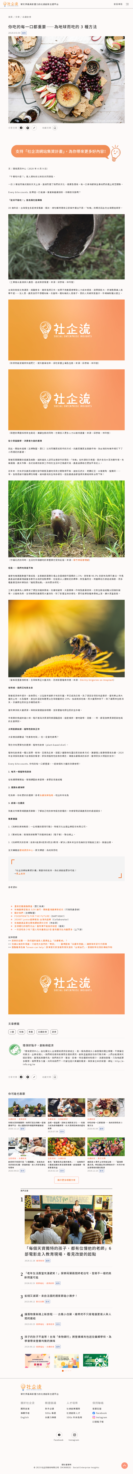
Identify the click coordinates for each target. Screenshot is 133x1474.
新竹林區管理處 (81, 559)
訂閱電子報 (98, 1421)
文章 (17, 16)
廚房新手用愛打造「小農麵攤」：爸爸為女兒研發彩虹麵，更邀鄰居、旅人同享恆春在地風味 (27, 1164)
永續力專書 (50, 1417)
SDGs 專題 (50, 1413)
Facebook (101, 1413)
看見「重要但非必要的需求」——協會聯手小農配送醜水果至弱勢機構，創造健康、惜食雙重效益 (66, 1164)
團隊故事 (25, 1408)
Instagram (101, 1417)
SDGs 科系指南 (74, 1417)
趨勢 (24, 33)
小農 (12, 1031)
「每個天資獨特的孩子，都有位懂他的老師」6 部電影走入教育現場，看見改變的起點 (68, 1251)
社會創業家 (63, 1119)
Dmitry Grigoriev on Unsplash (96, 679)
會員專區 (118, 4)
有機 (21, 1031)
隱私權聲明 (66, 1464)
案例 (62, 1131)
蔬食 (54, 1031)
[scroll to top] (124, 1465)
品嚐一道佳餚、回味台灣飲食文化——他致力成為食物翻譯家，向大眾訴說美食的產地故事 (66, 1125)
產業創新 (22, 1119)
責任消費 (101, 1158)
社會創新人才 (73, 1413)
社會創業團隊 (73, 1408)
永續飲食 (26, 16)
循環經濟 (50, 1324)
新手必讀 (49, 1408)
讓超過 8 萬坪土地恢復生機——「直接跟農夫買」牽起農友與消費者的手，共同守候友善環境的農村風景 (106, 1164)
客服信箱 (96, 1408)
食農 (31, 1031)
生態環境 (12, 1158)
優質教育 (40, 1260)
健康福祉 (40, 1283)
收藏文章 (46, 127)
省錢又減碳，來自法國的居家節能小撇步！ (51, 1296)
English (25, 1417)
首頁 (10, 16)
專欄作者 (25, 1413)
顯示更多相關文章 (66, 1179)
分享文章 (12, 127)
